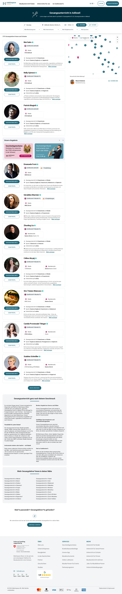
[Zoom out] (117, 39)
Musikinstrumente (68, 556)
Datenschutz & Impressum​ (107, 588)
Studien (40, 567)
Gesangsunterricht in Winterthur (44, 490)
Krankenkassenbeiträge (70, 549)
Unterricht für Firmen (93, 556)
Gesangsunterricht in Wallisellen (44, 485)
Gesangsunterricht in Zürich (43, 492)
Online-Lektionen (67, 560)
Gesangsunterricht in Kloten (12, 490)
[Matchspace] (9, 3)
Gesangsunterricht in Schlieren (12, 499)
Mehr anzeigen (34, 388)
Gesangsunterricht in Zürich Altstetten (46, 496)
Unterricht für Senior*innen (95, 549)
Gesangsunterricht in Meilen (12, 492)
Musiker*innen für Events (70, 563)
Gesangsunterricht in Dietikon (12, 483)
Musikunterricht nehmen (94, 560)
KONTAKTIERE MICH (12, 59)
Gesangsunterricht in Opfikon (12, 494)
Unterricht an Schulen (93, 552)
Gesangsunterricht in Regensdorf (13, 496)
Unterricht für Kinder (93, 545)
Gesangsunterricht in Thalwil (43, 478)
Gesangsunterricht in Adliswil (12, 478)
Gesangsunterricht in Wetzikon (44, 487)
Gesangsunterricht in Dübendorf (13, 485)
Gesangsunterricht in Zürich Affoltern (46, 494)
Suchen (82, 25)
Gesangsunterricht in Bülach (12, 481)
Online (69, 25)
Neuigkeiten (42, 552)
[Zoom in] (117, 37)
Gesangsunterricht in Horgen (12, 487)
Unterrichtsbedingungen (94, 567)
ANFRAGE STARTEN (34, 525)
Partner (40, 560)
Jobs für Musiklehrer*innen (95, 563)
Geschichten (42, 563)
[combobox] (31, 25)
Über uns (41, 545)
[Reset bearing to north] (117, 42)
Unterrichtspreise (43, 549)
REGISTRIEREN (112, 3)
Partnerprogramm (68, 567)
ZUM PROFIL (12, 64)
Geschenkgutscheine (69, 545)
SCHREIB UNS (114, 81)
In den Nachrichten (44, 556)
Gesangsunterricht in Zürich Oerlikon (46, 499)
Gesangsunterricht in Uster (43, 481)
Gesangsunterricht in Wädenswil (45, 483)
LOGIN (101, 3)
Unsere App (66, 552)
